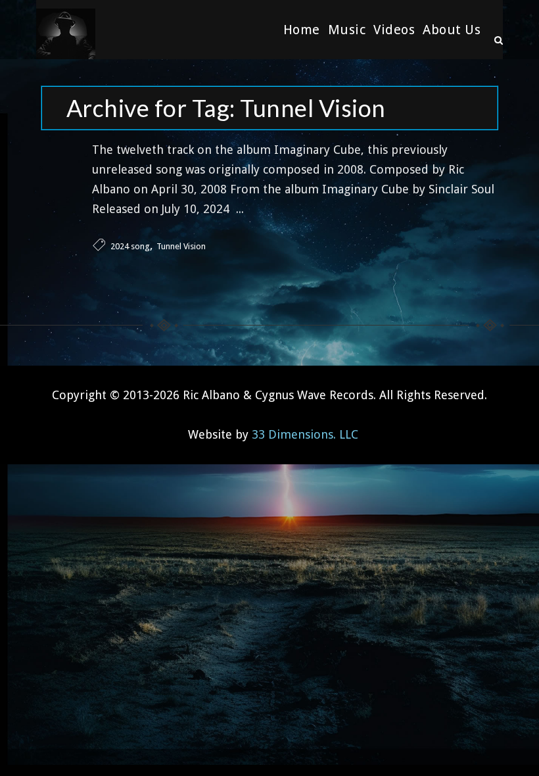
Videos (394, 29)
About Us (451, 29)
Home (301, 29)
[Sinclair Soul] (65, 29)
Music (347, 29)
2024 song (130, 246)
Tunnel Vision (181, 246)
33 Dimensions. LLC (305, 434)
